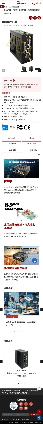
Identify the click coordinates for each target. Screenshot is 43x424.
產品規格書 (11, 138)
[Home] (2, 7)
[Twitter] (31, 404)
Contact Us (5, 419)
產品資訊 (12, 150)
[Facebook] (26, 404)
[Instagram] (21, 408)
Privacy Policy (15, 419)
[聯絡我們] (35, 18)
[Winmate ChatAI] (39, 418)
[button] (39, 412)
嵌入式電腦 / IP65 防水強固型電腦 (15, 10)
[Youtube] (26, 408)
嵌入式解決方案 (14, 7)
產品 (5, 7)
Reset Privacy (25, 419)
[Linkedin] (21, 404)
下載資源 (31, 138)
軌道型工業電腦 (33, 10)
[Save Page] (31, 17)
